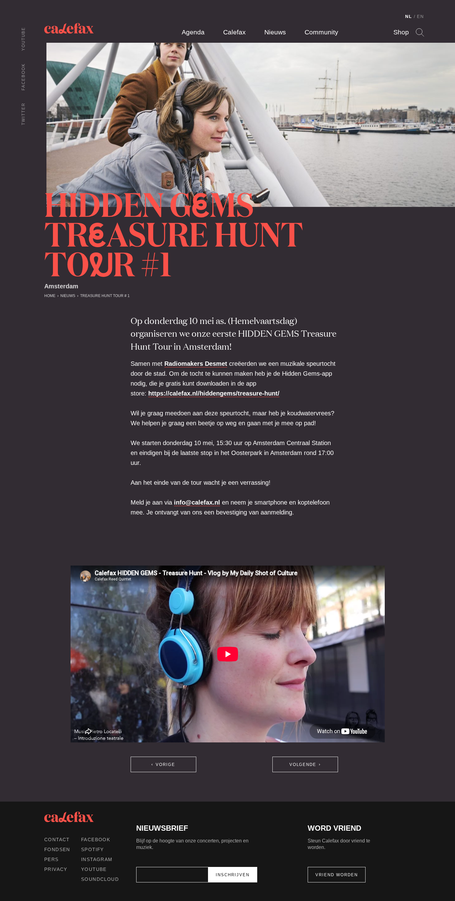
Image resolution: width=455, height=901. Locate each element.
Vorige (165, 764)
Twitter (23, 114)
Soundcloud (100, 879)
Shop (401, 32)
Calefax (234, 32)
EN (420, 16)
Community (321, 32)
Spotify (92, 849)
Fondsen (57, 849)
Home (49, 296)
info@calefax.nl (197, 502)
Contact (57, 839)
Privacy (55, 869)
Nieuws (275, 32)
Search (420, 32)
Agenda (193, 32)
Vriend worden (336, 875)
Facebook (23, 76)
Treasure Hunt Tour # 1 (105, 296)
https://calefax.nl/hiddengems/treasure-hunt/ (214, 393)
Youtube (23, 39)
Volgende (303, 764)
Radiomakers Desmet (195, 363)
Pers (51, 859)
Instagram (97, 859)
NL (408, 16)
